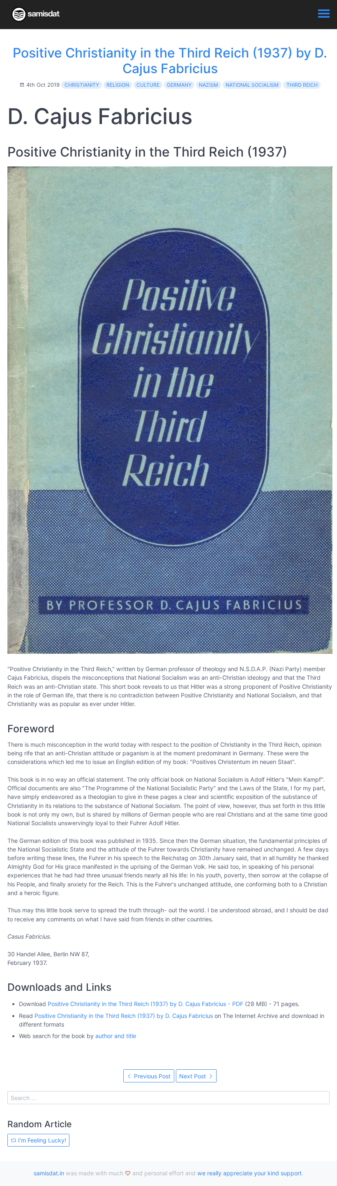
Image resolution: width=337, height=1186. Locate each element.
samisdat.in (49, 1173)
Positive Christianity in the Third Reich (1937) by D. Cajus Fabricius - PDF (145, 1003)
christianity (82, 85)
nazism (208, 85)
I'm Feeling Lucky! (41, 1140)
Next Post (193, 1076)
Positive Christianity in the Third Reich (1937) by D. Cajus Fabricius (170, 60)
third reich (302, 85)
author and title (115, 1035)
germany (179, 85)
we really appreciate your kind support (249, 1173)
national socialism (252, 85)
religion (117, 85)
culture (147, 85)
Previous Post (151, 1076)
